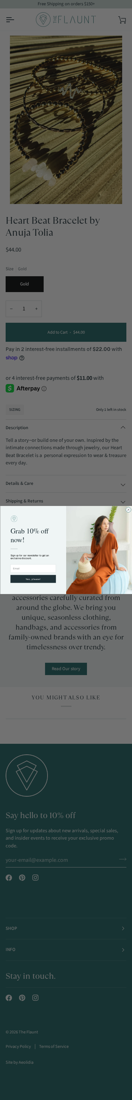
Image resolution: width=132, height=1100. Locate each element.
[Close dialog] (128, 509)
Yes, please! (32, 579)
